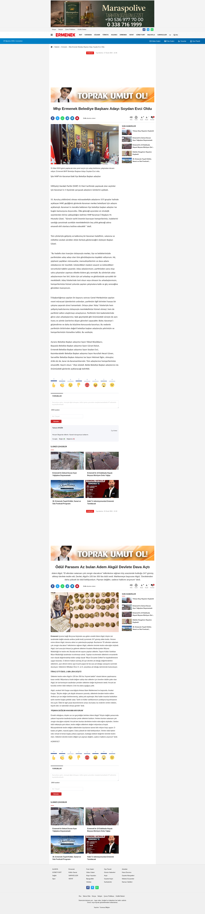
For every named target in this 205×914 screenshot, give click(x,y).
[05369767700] (152, 29)
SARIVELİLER (162, 35)
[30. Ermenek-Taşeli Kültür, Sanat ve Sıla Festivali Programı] (67, 489)
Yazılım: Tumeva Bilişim (102, 907)
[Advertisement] (102, 71)
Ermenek (123, 35)
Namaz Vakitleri (127, 882)
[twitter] (57, 118)
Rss (80, 896)
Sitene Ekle (86, 896)
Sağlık (54, 875)
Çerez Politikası (70, 29)
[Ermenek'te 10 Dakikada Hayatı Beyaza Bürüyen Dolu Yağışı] (102, 461)
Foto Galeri (170, 41)
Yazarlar (183, 41)
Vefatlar (88, 882)
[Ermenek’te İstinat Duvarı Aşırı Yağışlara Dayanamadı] (67, 461)
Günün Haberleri (109, 872)
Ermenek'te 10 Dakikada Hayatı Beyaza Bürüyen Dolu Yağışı (99, 474)
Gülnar (97, 35)
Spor (54, 879)
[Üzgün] (112, 381)
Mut (80, 35)
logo (95, 900)
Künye (54, 29)
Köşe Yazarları (91, 875)
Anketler (124, 869)
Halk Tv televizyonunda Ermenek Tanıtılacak (100, 502)
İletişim (60, 29)
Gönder (56, 421)
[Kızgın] (87, 381)
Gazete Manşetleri (128, 875)
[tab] (57, 396)
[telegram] (67, 118)
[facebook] (53, 118)
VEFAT (131, 35)
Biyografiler (90, 879)
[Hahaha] (95, 381)
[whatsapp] (62, 118)
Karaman (88, 35)
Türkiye (105, 35)
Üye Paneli (196, 41)
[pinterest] (77, 118)
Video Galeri (155, 41)
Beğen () (62, 439)
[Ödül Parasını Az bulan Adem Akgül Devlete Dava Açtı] (85, 612)
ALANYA (55, 869)
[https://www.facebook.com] (144, 29)
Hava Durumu (126, 872)
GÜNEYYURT (140, 35)
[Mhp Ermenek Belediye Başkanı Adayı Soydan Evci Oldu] (85, 144)
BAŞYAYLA (151, 35)
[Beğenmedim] (79, 381)
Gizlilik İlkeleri (82, 29)
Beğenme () (71, 439)
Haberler (56, 47)
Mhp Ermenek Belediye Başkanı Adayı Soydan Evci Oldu (86, 47)
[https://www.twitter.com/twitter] (148, 29)
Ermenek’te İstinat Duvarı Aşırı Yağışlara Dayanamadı (64, 474)
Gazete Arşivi (108, 879)
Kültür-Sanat (73, 872)
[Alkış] (62, 381)
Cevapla (54, 439)
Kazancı (114, 35)
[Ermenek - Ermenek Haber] (65, 35)
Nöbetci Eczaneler (128, 879)
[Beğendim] (54, 381)
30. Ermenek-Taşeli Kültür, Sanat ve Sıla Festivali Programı (66, 502)
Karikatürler (108, 882)
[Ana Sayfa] (51, 47)
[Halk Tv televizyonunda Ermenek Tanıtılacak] (102, 489)
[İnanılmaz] (104, 381)
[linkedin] (72, 118)
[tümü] (170, 35)
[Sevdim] (70, 381)
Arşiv (105, 875)
